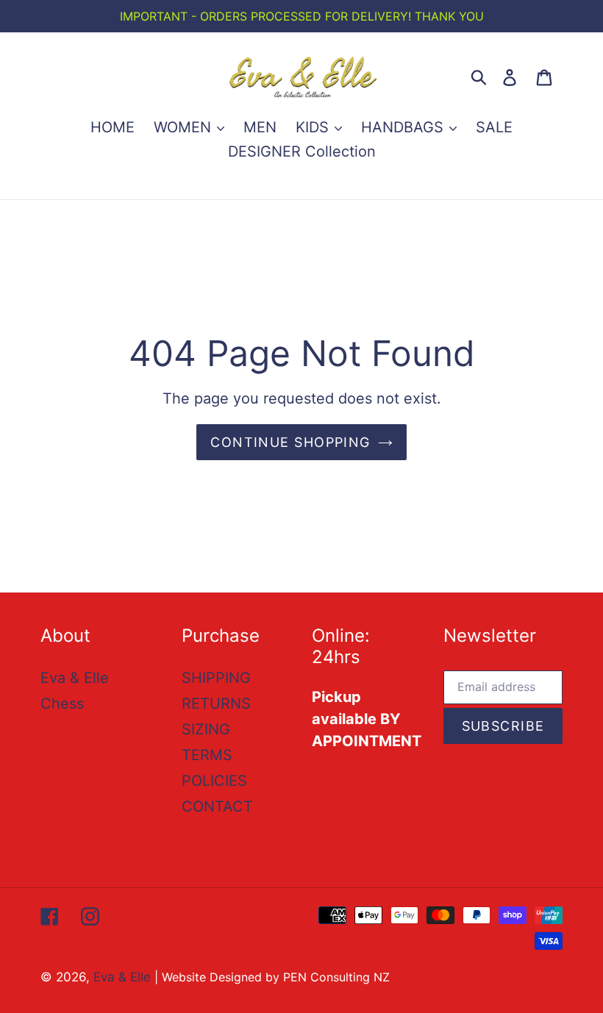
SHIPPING (216, 678)
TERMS (207, 755)
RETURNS (216, 703)
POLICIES (214, 781)
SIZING (206, 729)
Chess (62, 703)
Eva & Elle (74, 678)
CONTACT (217, 806)
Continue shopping (290, 442)
